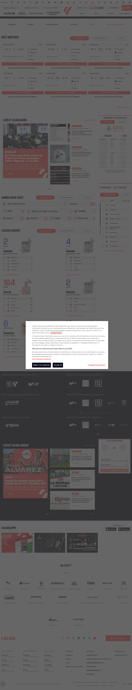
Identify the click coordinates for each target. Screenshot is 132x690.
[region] (67, 345)
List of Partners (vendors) (41, 359)
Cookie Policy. (56, 333)
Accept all (58, 365)
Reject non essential (41, 365)
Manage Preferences (97, 365)
